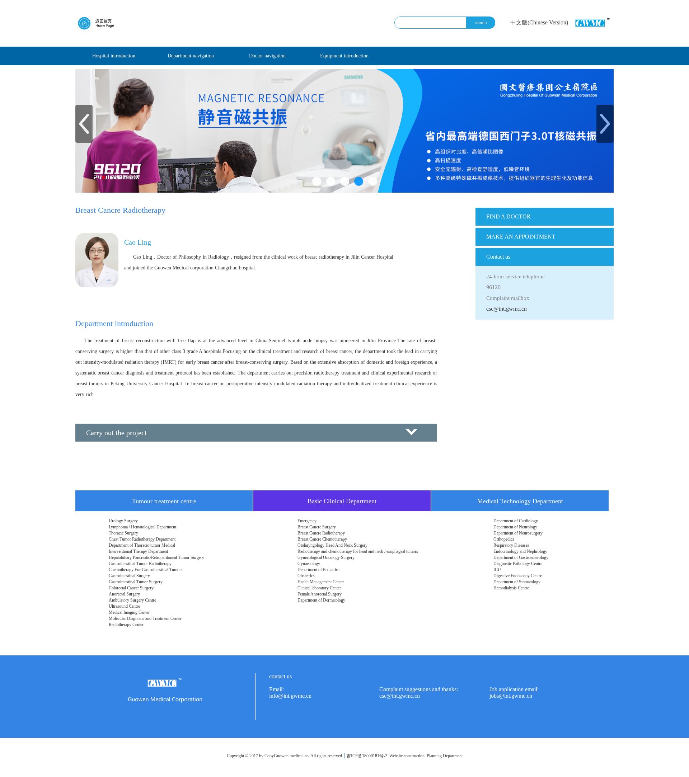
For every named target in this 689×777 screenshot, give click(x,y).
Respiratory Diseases (511, 545)
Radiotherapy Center (126, 624)
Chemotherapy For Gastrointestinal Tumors (146, 569)
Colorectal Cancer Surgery (131, 587)
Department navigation (191, 55)
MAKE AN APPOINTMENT (521, 237)
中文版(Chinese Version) (539, 22)
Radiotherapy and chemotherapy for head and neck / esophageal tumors (357, 551)
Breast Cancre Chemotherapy (322, 539)
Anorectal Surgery (124, 594)
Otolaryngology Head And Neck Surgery (332, 545)
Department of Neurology (515, 526)
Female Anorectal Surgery (319, 594)
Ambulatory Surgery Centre (132, 600)
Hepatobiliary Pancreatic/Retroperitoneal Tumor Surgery (156, 557)
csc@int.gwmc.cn (506, 309)
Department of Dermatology (321, 600)
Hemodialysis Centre (511, 587)
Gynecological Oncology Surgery (326, 557)
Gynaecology (308, 563)
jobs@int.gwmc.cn (510, 696)
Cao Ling (137, 242)
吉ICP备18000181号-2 (367, 755)
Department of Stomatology (516, 581)
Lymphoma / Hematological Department (142, 526)
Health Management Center (320, 581)
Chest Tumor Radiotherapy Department (142, 539)
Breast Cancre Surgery (316, 526)
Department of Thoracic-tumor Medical (142, 545)
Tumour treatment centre (164, 501)
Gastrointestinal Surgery (129, 575)
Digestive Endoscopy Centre (517, 575)
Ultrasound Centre (124, 606)
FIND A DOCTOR (508, 216)
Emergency (307, 520)
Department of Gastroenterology (520, 557)
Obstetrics (306, 575)
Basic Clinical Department (342, 501)
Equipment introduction (344, 55)
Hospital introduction (113, 55)
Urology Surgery (123, 520)
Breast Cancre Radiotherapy (321, 533)
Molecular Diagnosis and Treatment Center (145, 618)
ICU (497, 569)
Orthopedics (503, 539)
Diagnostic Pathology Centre (517, 563)
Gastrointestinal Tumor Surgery (136, 581)
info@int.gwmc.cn (290, 696)
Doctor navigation (267, 55)
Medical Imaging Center (129, 612)
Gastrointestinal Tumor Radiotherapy (140, 563)
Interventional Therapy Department (138, 551)
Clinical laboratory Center (319, 587)
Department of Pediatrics (318, 569)
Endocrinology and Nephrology (520, 551)
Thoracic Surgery (123, 533)
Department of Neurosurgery (518, 533)
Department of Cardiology (515, 520)
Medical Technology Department (520, 501)
